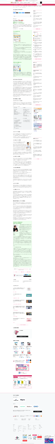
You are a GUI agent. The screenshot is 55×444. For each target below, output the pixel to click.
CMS (13, 428)
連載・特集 (28, 2)
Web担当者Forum (16, 2)
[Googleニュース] (28, 362)
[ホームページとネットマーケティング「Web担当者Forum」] (34, 435)
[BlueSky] (27, 362)
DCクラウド (34, 0)
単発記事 (20, 7)
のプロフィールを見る (22, 336)
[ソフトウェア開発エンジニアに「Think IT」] (30, 435)
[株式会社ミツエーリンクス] (16, 400)
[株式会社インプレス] (17, 438)
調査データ (29, 426)
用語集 (39, 428)
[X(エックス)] (30, 360)
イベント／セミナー (34, 428)
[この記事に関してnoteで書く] (28, 274)
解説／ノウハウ (29, 425)
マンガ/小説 (34, 427)
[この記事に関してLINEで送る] (30, 274)
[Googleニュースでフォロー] (39, 416)
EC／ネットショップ (19, 430)
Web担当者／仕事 (24, 428)
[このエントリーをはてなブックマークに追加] (27, 274)
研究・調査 (36, 0)
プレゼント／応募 (40, 427)
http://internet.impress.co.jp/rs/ (17, 64)
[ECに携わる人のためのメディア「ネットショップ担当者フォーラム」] (39, 437)
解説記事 (40, 425)
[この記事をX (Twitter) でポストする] (25, 274)
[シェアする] (24, 274)
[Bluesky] (38, 416)
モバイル (23, 430)
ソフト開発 (31, 0)
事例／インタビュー (34, 425)
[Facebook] (28, 360)
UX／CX (18, 429)
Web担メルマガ (25, 2)
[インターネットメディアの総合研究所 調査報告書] (39, 435)
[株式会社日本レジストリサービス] (16, 406)
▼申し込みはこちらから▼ (47, 438)
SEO (13, 425)
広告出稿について (37, 2)
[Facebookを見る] (35, 416)
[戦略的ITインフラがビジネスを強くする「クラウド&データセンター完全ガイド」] (25, 435)
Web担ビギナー (21, 2)
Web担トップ (14, 7)
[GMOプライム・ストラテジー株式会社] (36, 406)
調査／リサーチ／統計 (19, 428)
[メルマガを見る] (34, 416)
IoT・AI (33, 0)
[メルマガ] (27, 360)
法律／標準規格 (14, 429)
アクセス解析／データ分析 (20, 426)
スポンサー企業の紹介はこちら (37, 411)
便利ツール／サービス (30, 428)
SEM (18, 431)
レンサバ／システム (24, 429)
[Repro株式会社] (22, 400)
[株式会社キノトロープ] (22, 406)
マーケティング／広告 (20, 425)
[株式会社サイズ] (29, 406)
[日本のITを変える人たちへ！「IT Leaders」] (30, 437)
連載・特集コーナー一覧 (17, 7)
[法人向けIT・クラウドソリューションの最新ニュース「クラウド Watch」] (25, 437)
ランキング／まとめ (29, 429)
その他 (23, 431)
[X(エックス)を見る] (36, 416)
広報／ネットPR (14, 430)
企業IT (29, 0)
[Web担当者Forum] (16, 416)
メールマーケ (14, 431)
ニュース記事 (40, 426)
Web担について (34, 2)
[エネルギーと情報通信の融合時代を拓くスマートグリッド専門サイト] (34, 437)
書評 (33, 426)
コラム (28, 427)
